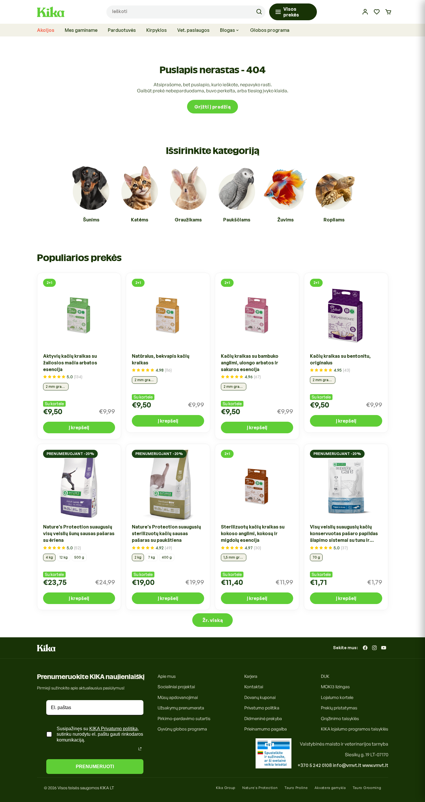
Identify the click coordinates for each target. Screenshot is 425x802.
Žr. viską (212, 620)
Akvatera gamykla (330, 788)
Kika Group (225, 788)
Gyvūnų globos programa (182, 729)
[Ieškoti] (259, 11)
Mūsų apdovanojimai (178, 697)
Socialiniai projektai (176, 686)
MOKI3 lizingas (335, 686)
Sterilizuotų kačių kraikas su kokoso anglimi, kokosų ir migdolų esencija (252, 533)
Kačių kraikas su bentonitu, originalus (340, 359)
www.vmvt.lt (375, 765)
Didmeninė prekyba (263, 718)
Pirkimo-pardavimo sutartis (184, 718)
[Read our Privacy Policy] (139, 748)
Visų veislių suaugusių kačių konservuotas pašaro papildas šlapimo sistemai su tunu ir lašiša (344, 534)
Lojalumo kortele (337, 697)
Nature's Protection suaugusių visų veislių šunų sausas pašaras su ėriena (78, 533)
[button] (388, 11)
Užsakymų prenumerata (181, 708)
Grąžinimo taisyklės (340, 718)
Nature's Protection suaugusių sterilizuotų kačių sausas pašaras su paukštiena (166, 533)
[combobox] (185, 12)
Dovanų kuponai (260, 697)
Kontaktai (253, 686)
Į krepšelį (79, 427)
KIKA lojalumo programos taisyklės (354, 729)
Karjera (250, 676)
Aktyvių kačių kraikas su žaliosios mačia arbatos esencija (70, 362)
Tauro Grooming (367, 788)
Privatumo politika (261, 708)
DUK (325, 676)
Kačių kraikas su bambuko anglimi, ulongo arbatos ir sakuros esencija (249, 362)
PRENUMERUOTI (95, 766)
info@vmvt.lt (347, 765)
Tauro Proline (296, 788)
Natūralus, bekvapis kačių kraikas (160, 359)
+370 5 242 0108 (315, 765)
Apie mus (167, 676)
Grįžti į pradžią (212, 106)
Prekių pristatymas (339, 708)
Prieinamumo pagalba (265, 729)
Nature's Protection (260, 788)
